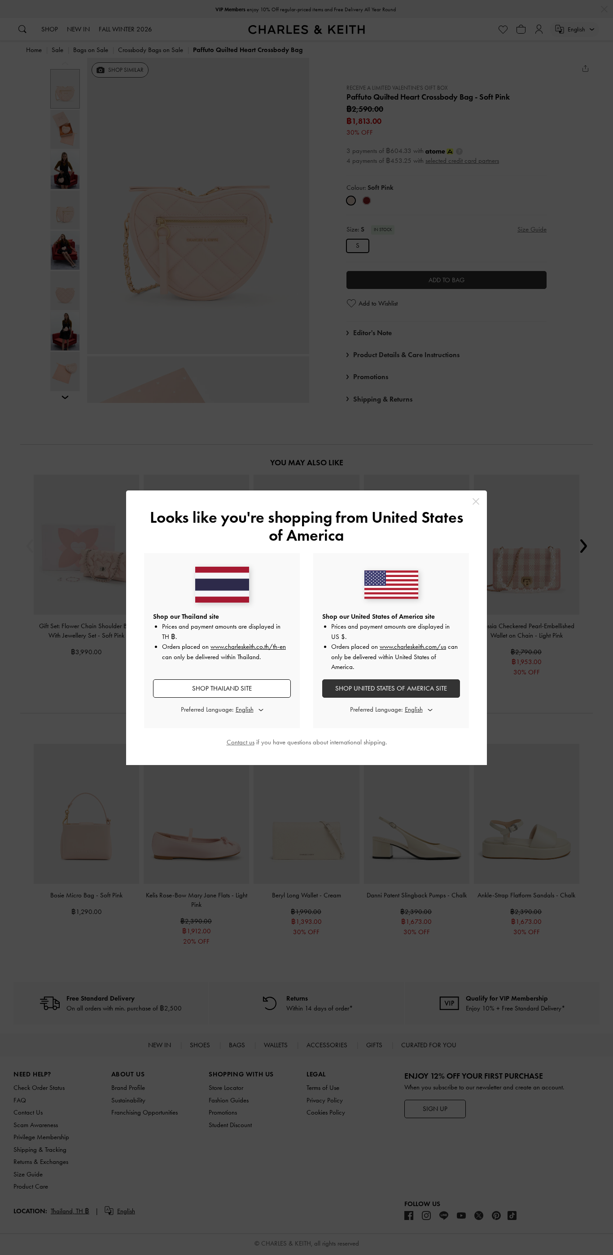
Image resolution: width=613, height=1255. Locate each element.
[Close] (475, 501)
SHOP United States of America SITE (391, 688)
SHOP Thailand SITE (222, 688)
